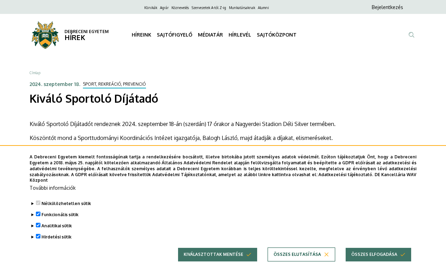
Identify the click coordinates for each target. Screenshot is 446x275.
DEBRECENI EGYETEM (86, 31)
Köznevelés (180, 8)
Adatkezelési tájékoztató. (345, 174)
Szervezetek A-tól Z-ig (209, 8)
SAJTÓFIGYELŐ (174, 35)
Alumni (263, 8)
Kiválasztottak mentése (213, 254)
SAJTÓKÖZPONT (277, 35)
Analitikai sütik (56, 225)
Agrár (164, 8)
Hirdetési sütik (56, 236)
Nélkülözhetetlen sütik (66, 203)
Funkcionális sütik (59, 214)
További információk (53, 188)
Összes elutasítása (297, 254)
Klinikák (150, 8)
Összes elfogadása (374, 254)
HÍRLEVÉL (240, 35)
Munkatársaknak (242, 8)
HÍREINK (141, 35)
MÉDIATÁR (210, 35)
